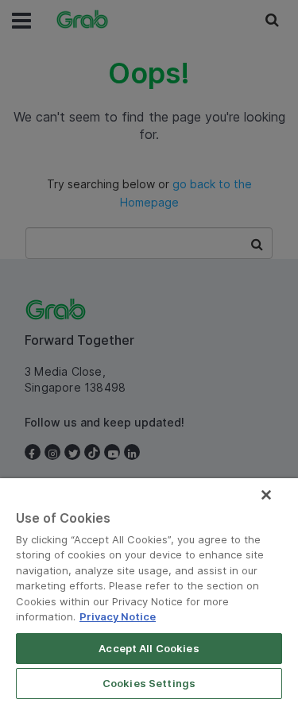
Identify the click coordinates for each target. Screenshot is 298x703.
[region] (149, 590)
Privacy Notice (117, 616)
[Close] (266, 495)
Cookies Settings (149, 683)
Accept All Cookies (149, 648)
